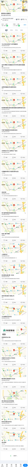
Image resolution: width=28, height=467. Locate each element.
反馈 (26, 2)
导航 (18, 19)
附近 (15, 50)
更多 (7, 466)
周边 (23, 19)
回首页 (2, 466)
